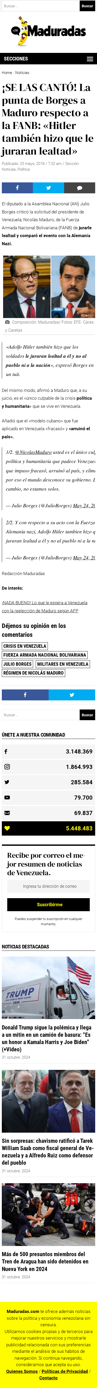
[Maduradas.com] (48, 45)
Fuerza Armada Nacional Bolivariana (44, 655)
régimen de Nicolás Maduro (33, 673)
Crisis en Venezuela (24, 646)
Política (24, 169)
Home (7, 72)
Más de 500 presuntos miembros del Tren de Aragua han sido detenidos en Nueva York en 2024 (45, 1261)
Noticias (22, 72)
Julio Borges (17, 664)
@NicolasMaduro (33, 451)
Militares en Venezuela (62, 664)
